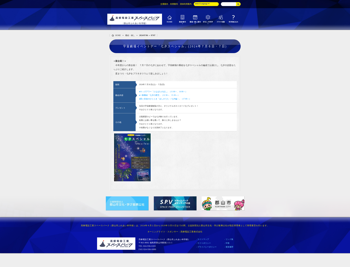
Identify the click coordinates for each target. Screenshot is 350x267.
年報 (227, 243)
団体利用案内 (186, 4)
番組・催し (130, 35)
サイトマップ (203, 239)
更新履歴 (229, 247)
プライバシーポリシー (207, 247)
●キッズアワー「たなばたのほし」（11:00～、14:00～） (163, 92)
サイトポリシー (204, 243)
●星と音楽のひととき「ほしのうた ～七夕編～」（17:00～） (165, 99)
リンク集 (229, 239)
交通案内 (164, 4)
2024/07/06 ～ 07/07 (147, 35)
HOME (118, 35)
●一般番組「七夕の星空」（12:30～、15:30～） (159, 95)
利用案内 (174, 4)
